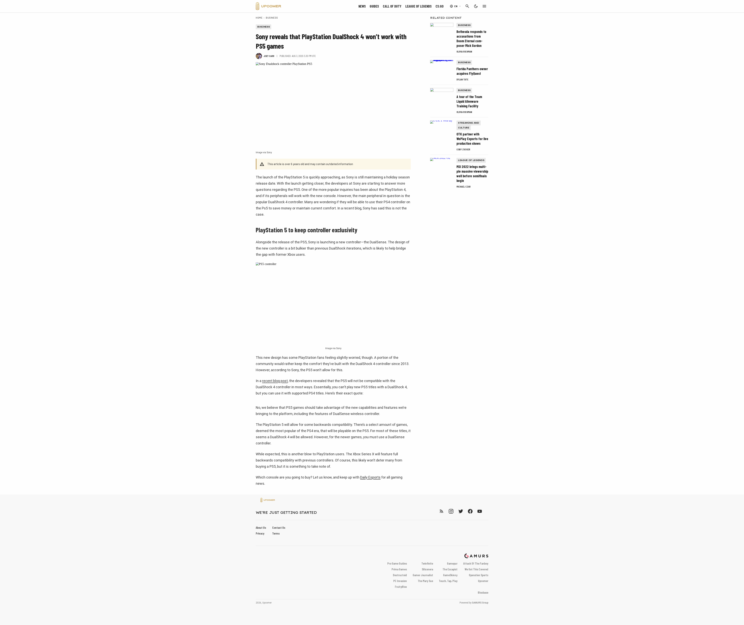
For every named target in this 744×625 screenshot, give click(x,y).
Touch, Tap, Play (448, 581)
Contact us (278, 527)
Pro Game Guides (397, 563)
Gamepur (452, 563)
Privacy (260, 533)
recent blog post (275, 381)
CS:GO (439, 6)
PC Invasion (400, 581)
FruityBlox (401, 586)
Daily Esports (370, 477)
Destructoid (400, 575)
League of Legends (418, 6)
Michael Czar (463, 186)
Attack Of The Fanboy (475, 563)
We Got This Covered (476, 569)
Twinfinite (427, 563)
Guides (374, 6)
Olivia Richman (464, 51)
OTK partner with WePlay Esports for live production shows (472, 138)
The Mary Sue (425, 581)
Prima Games (399, 569)
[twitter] (460, 511)
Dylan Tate (462, 79)
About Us (261, 527)
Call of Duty (392, 6)
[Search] (467, 6)
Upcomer (483, 581)
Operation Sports (478, 575)
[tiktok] (486, 511)
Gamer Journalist (423, 575)
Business (272, 17)
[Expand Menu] (484, 6)
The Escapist (450, 569)
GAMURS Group (480, 602)
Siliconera (427, 569)
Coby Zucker (463, 149)
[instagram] (451, 511)
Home (259, 17)
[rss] (441, 511)
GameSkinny (450, 575)
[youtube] (480, 511)
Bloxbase (483, 592)
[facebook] (470, 511)
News (362, 6)
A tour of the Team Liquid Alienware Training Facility (469, 101)
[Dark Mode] (476, 6)
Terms (276, 533)
